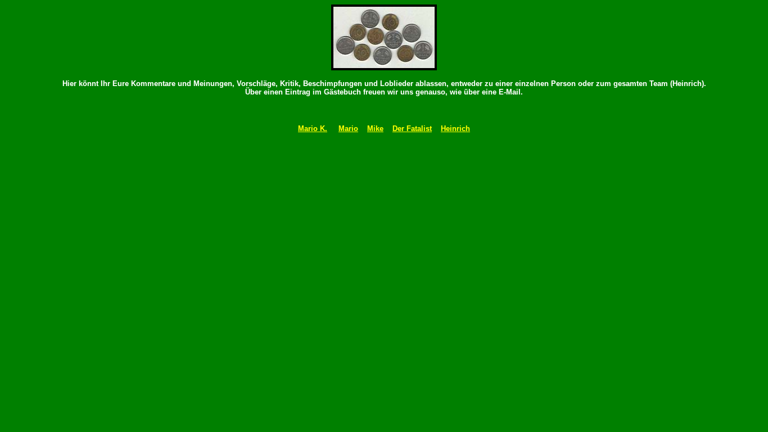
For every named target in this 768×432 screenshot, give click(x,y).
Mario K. (312, 128)
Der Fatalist (412, 128)
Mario (348, 128)
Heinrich (455, 128)
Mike (375, 128)
